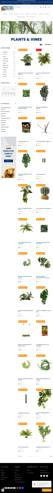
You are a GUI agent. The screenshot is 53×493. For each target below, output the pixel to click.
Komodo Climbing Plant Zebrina (41, 108)
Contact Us (43, 470)
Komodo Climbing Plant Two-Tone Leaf (25, 175)
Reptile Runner (18, 477)
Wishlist (3, 475)
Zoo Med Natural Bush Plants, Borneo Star (43, 243)
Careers (17, 470)
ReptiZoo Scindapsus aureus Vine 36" (25, 277)
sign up (8, 161)
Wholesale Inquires (44, 472)
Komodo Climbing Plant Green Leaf (43, 311)
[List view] (42, 44)
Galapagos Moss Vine (23, 141)
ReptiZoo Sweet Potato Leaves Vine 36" (25, 379)
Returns (3, 479)
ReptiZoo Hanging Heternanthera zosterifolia (42, 277)
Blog (28, 470)
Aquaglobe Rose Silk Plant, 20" (43, 447)
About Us (17, 475)
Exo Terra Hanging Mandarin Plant (43, 413)
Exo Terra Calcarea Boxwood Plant (43, 73)
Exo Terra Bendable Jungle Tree (43, 141)
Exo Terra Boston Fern (23, 447)
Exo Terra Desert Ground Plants (43, 208)
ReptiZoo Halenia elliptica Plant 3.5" (25, 311)
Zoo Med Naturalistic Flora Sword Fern (24, 243)
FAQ (16, 472)
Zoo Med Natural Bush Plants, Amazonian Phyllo (25, 108)
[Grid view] (41, 44)
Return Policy (18, 479)
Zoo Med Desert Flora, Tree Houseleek (42, 345)
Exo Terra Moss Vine (41, 174)
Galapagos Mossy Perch (24, 413)
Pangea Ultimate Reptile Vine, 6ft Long (43, 379)
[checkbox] (9, 52)
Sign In (2, 470)
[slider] (2, 93)
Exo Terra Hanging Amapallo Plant (25, 209)
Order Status (4, 477)
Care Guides (30, 472)
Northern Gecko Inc (14, 490)
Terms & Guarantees (20, 482)
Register (3, 472)
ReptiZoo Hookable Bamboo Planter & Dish (25, 345)
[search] (26, 7)
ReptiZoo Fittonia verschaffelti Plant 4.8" (25, 73)
